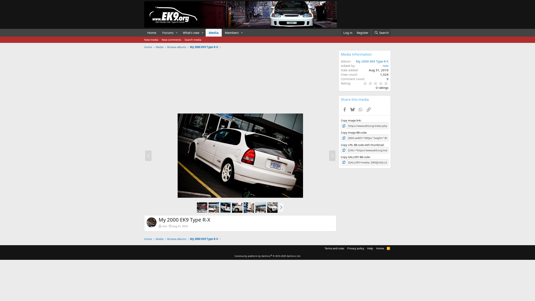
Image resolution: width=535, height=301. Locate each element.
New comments (171, 40)
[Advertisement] (240, 79)
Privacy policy (355, 248)
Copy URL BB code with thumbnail (362, 145)
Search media (193, 40)
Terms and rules (334, 248)
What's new (191, 33)
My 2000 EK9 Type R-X (372, 61)
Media (214, 33)
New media (151, 40)
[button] (177, 33)
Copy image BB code (353, 132)
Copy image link (351, 120)
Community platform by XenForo (267, 256)
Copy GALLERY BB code (355, 157)
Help (370, 248)
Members (232, 33)
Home (151, 33)
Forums (167, 33)
